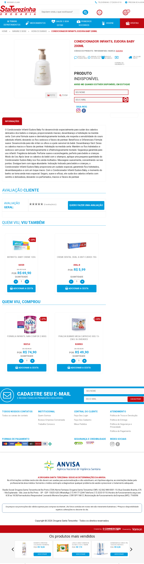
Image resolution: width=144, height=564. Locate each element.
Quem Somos (44, 415)
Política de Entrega (118, 420)
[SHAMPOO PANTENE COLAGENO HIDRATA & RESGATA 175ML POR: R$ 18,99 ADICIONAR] (24, 555)
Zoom (65, 96)
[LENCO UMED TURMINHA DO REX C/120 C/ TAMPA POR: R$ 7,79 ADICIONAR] (62, 555)
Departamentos (12, 23)
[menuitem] (4, 31)
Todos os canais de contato (15, 415)
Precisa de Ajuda (136, 2)
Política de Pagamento (120, 431)
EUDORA (119, 51)
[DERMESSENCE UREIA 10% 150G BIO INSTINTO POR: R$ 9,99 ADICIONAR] (101, 555)
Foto (52, 95)
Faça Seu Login (81, 415)
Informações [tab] (12, 121)
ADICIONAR (42, 554)
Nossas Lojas (13, 2)
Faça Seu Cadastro (82, 420)
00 (128, 11)
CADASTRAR (135, 399)
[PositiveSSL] (78, 443)
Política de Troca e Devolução (124, 415)
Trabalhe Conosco (46, 424)
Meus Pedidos (80, 424)
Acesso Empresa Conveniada (51, 420)
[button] (21, 288)
